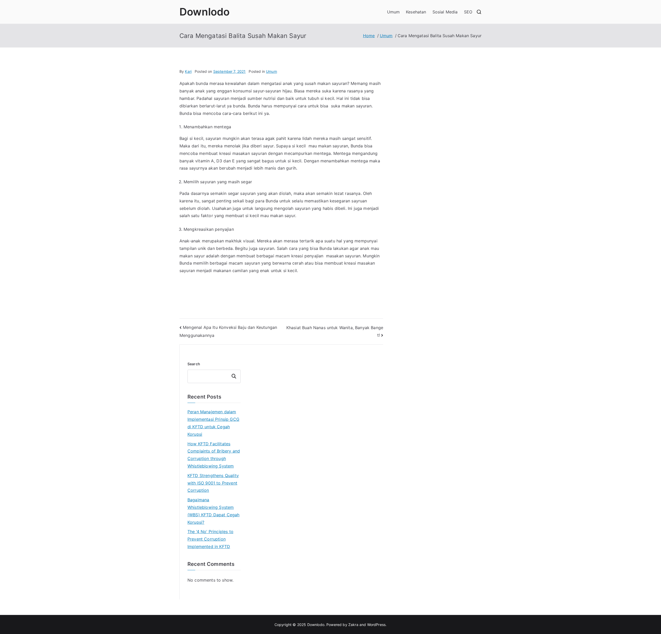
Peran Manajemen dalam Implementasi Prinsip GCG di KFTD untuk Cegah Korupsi (213, 423)
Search (193, 364)
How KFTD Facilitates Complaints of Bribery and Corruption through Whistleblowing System (213, 455)
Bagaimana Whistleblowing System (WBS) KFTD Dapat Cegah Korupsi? (213, 511)
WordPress (376, 624)
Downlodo (204, 11)
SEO (468, 11)
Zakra (353, 624)
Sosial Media (445, 11)
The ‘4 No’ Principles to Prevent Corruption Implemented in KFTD (210, 539)
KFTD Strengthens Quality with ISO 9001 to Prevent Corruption (213, 483)
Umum (393, 11)
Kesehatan (416, 11)
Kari (188, 71)
